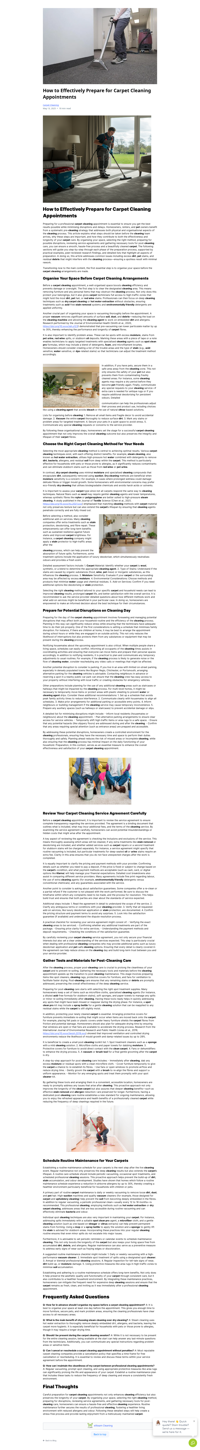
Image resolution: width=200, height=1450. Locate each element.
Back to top (100, 1434)
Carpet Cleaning (51, 105)
